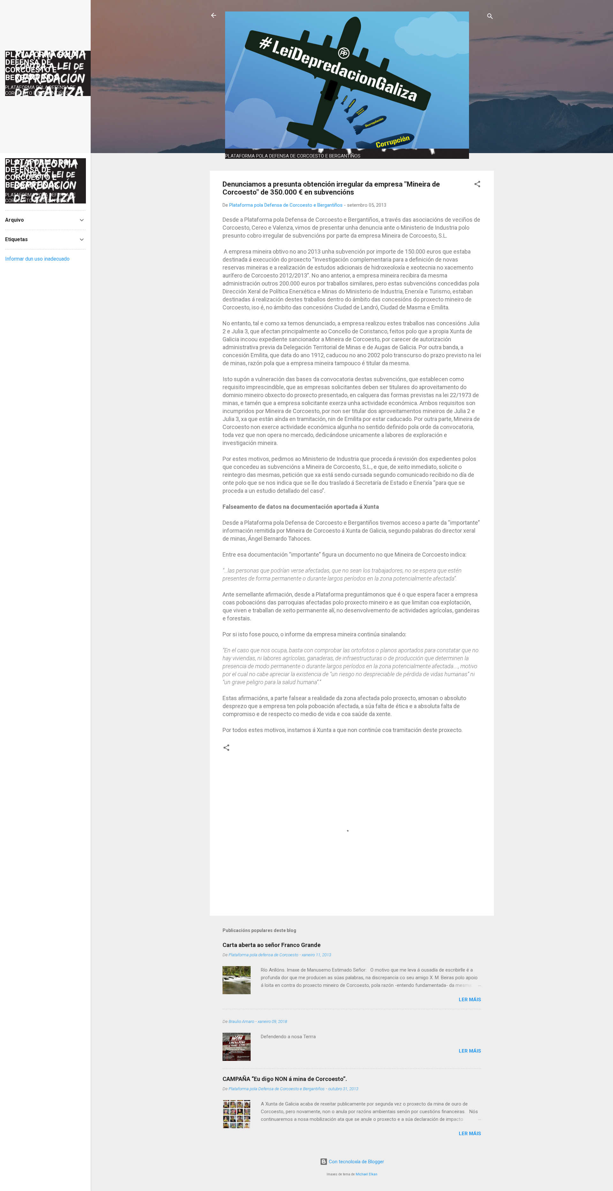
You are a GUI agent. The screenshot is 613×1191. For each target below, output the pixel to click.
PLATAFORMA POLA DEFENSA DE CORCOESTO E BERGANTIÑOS (41, 66)
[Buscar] (490, 17)
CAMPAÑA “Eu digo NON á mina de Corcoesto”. (285, 1079)
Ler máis (470, 999)
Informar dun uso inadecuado (37, 259)
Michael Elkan (366, 1174)
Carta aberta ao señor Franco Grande (272, 945)
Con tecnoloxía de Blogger (356, 1162)
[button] (477, 185)
